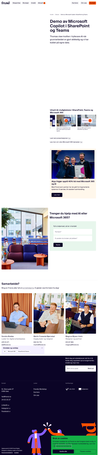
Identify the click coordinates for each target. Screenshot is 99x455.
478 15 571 (5, 342)
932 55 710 (38, 342)
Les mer (57, 195)
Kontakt (92, 3)
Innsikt (33, 3)
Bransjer (26, 3)
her (69, 138)
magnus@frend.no (72, 345)
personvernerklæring (63, 446)
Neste (58, 245)
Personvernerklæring (7, 452)
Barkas (10, 451)
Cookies (16, 452)
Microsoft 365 (11, 351)
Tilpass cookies (85, 451)
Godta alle (63, 451)
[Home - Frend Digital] (6, 2)
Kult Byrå (19, 451)
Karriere (75, 3)
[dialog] (74, 445)
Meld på (91, 368)
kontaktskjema (28, 288)
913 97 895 (70, 342)
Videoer (57, 14)
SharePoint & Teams (23, 351)
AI (4, 351)
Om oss (84, 3)
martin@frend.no (40, 345)
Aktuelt (41, 3)
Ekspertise (16, 3)
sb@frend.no (6, 345)
